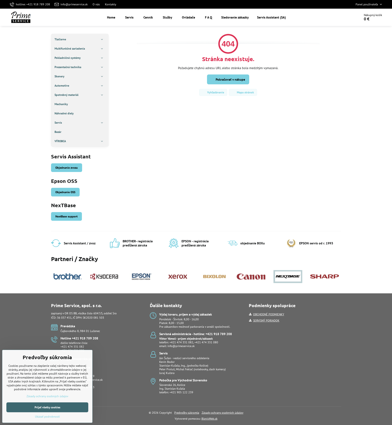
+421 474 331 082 (72, 346)
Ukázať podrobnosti (47, 416)
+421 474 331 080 (206, 342)
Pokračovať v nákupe (230, 79)
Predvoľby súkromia (186, 413)
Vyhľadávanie (215, 92)
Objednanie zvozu (66, 168)
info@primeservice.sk (181, 346)
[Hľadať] (346, 17)
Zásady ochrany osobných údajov (222, 413)
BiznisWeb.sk (209, 418)
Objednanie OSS (65, 192)
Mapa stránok (245, 92)
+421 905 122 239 (181, 392)
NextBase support (66, 216)
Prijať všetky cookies (47, 407)
